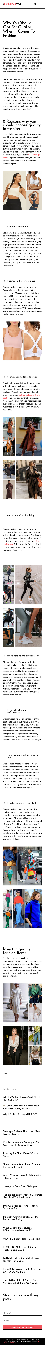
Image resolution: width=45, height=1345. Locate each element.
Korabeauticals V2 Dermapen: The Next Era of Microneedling (21, 1144)
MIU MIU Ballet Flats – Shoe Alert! (21, 1239)
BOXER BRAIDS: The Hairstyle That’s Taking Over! (19, 1248)
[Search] (34, 4)
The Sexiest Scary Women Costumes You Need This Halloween (22, 1196)
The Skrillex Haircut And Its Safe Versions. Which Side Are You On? (21, 1281)
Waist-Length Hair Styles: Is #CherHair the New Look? (17, 1229)
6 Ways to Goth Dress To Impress (21, 1186)
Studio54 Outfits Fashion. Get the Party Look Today (20, 1218)
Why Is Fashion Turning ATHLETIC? (20, 1114)
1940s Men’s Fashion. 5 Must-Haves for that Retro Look (21, 1259)
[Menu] (39, 4)
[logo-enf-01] (18, 4)
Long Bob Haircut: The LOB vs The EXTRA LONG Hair (22, 1270)
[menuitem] (34, 4)
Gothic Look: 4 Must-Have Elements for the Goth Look (22, 1166)
